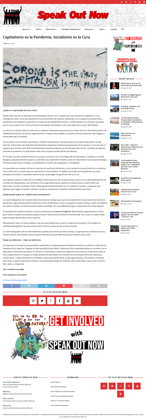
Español (114, 29)
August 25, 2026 (127, 138)
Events (38, 29)
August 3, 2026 (127, 194)
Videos (101, 29)
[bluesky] (131, 2)
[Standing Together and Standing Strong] (114, 108)
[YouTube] (140, 2)
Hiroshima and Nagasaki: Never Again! (131, 179)
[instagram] (122, 2)
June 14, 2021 (10, 43)
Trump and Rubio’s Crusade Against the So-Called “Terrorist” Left (132, 214)
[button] (122, 29)
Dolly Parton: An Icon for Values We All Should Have (131, 84)
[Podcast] (144, 2)
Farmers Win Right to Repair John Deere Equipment (129, 228)
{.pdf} (15, 280)
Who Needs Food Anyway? (131, 201)
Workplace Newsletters (71, 29)
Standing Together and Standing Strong (130, 107)
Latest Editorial (55, 382)
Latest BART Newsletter (58, 387)
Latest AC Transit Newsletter (60, 401)
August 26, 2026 (127, 111)
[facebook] (135, 2)
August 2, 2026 (127, 204)
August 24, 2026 (127, 171)
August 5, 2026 (127, 183)
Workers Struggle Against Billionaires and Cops (131, 96)
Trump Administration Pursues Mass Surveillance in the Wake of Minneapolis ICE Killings (132, 121)
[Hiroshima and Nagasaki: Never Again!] (114, 180)
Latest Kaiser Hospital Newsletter (61, 396)
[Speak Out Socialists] (73, 26)
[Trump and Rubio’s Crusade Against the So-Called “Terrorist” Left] (114, 215)
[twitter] (126, 2)
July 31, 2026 (126, 219)
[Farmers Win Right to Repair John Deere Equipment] (114, 228)
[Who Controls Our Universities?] (114, 135)
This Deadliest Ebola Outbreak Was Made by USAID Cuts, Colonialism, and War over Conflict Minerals (130, 164)
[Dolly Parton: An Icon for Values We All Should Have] (114, 85)
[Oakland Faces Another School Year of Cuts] (114, 192)
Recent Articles (126, 79)
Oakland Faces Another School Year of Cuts (130, 190)
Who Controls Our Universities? (128, 134)
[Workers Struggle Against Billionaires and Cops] (114, 97)
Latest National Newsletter (59, 405)
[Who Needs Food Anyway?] (114, 203)
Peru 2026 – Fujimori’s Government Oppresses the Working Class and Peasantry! (132, 148)
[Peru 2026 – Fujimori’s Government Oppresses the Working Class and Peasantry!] (114, 147)
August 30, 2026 (127, 88)
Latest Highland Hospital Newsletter (62, 391)
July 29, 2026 (126, 233)
